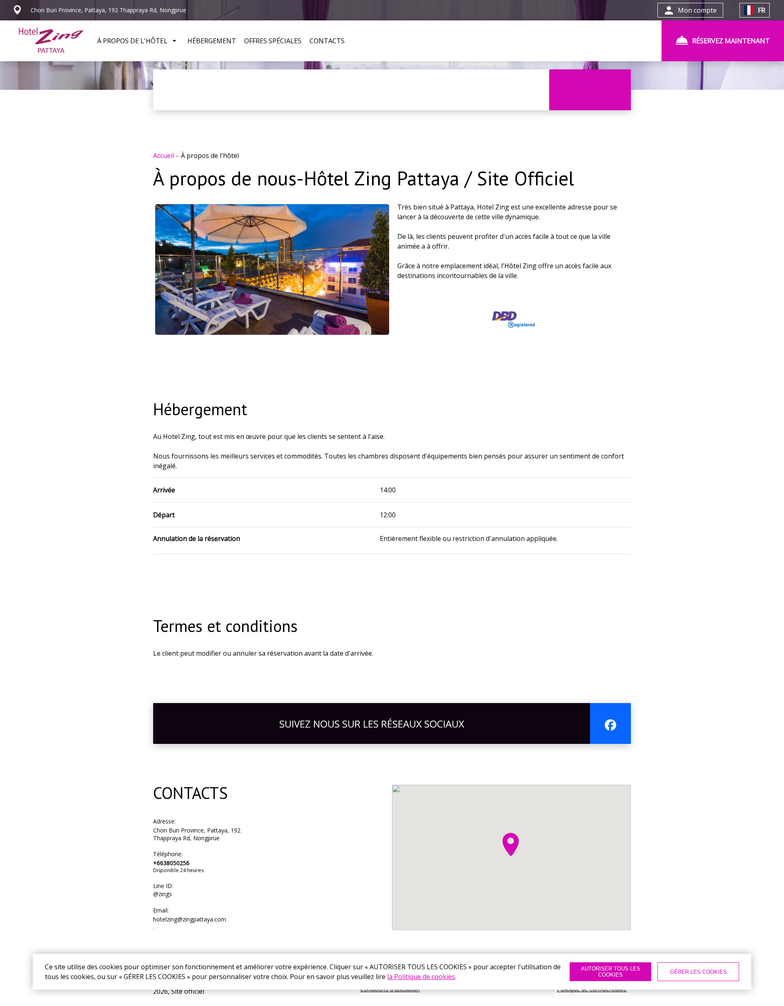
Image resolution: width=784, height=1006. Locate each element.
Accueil (164, 155)
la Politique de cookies (421, 976)
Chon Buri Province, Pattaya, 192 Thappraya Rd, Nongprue (197, 834)
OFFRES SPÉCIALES (272, 40)
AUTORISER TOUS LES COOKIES (610, 972)
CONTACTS (327, 40)
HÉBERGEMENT (211, 40)
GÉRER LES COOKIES (698, 972)
